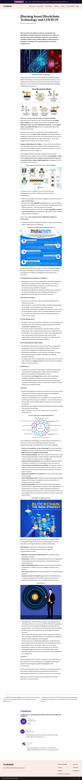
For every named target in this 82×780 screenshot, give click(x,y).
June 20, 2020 (30, 719)
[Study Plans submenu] (52, 6)
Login (77, 6)
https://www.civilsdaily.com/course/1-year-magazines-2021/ (43, 749)
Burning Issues (33, 23)
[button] (41, 778)
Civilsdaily (7, 6)
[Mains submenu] (64, 6)
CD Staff (26, 23)
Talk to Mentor (19, 1)
